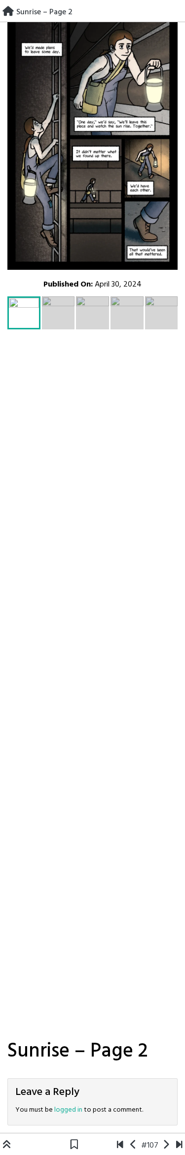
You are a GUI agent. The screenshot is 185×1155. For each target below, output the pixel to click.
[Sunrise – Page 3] (166, 1145)
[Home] (8, 12)
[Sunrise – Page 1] (133, 1145)
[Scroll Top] (7, 1145)
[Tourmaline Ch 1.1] (120, 1145)
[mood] (179, 1145)
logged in (68, 1110)
